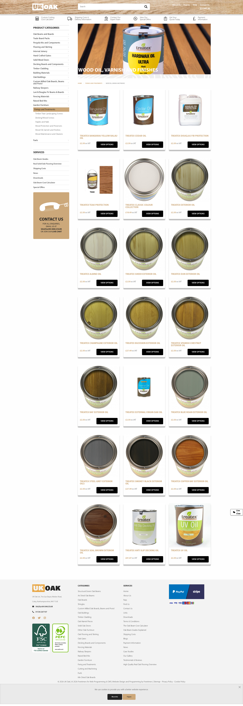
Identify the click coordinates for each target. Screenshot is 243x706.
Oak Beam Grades (40, 159)
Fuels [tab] (35, 140)
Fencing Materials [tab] (41, 97)
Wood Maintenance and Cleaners (49, 134)
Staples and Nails (42, 122)
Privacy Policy (167, 682)
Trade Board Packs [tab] (41, 38)
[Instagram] (46, 618)
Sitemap (157, 682)
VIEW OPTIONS (107, 145)
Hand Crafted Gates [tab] (42, 56)
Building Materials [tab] (41, 73)
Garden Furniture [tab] (41, 105)
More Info (115, 697)
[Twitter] (41, 618)
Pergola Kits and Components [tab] (46, 43)
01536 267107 (40, 612)
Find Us (186, 5)
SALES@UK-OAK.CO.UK (43, 607)
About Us (176, 5)
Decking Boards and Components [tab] (48, 64)
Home (80, 83)
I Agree (129, 697)
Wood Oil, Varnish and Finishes (47, 130)
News (35, 173)
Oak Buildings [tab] (39, 77)
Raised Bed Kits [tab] (40, 101)
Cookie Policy (179, 682)
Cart (206, 9)
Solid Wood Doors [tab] (41, 60)
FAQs (195, 5)
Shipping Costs (39, 169)
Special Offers (39, 187)
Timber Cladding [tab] (40, 69)
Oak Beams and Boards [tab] (43, 34)
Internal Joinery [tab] (40, 51)
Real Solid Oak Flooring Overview (47, 164)
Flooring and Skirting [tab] (42, 47)
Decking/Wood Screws (44, 118)
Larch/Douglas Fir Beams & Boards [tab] (48, 92)
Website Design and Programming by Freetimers (132, 682)
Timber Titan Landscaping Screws (49, 114)
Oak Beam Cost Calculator (44, 183)
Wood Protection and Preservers (48, 126)
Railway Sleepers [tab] (40, 88)
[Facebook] (35, 618)
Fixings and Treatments (93, 83)
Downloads (38, 178)
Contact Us (204, 5)
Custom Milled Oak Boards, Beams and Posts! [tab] (48, 82)
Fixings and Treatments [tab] (44, 109)
